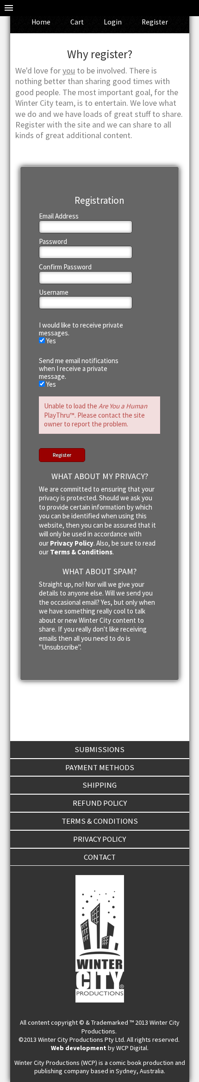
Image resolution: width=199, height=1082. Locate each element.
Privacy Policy (71, 543)
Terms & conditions (100, 821)
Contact (100, 857)
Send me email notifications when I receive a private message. (78, 368)
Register (155, 22)
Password (53, 242)
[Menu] (9, 8)
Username (53, 293)
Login (113, 22)
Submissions (99, 749)
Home (40, 22)
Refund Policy (100, 803)
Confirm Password (65, 267)
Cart (77, 22)
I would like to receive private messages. (81, 329)
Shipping (99, 785)
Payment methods (99, 767)
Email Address (59, 216)
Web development (78, 1048)
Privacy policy (99, 839)
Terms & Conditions (81, 551)
